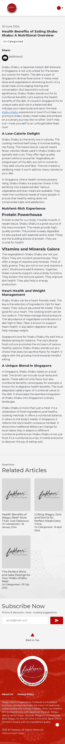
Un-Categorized (13, 41)
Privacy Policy (26, 694)
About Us (7, 694)
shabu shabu (10, 112)
